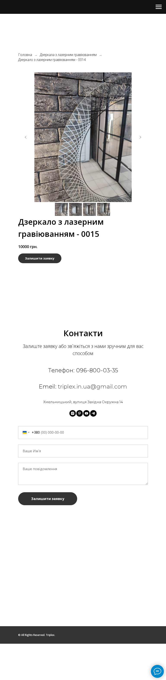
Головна (25, 55)
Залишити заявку (47, 498)
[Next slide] (140, 137)
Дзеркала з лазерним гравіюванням (68, 55)
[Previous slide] (25, 137)
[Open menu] (159, 7)
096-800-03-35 (97, 370)
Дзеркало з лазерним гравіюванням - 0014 (52, 60)
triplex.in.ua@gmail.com (92, 386)
